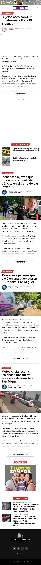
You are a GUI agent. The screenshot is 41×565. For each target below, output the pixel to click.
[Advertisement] (20, 120)
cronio (12, 29)
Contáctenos (20, 554)
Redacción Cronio (15, 192)
